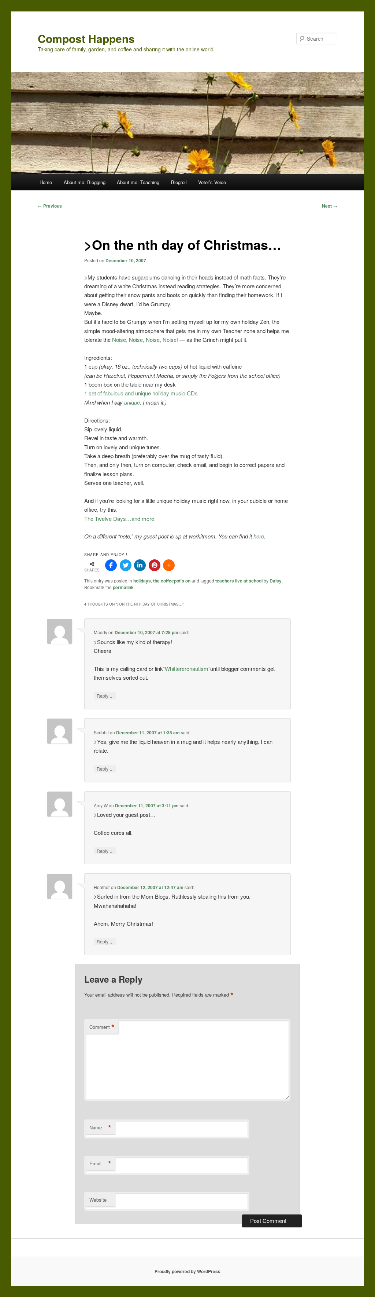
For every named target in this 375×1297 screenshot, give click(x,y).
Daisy (276, 580)
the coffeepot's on (171, 580)
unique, (132, 402)
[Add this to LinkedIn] (140, 565)
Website (98, 1199)
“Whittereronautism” (186, 668)
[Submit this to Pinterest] (154, 565)
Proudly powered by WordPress (187, 1271)
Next (329, 205)
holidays (142, 580)
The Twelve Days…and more (119, 518)
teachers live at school (239, 580)
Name (100, 1127)
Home (46, 182)
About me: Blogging (84, 182)
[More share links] (169, 565)
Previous (50, 205)
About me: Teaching (138, 182)
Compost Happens (86, 38)
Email (100, 1163)
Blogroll (179, 182)
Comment (102, 1027)
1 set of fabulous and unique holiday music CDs (141, 393)
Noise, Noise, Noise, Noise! (145, 339)
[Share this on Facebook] (111, 565)
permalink (123, 587)
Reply (105, 695)
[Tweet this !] (125, 565)
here (258, 536)
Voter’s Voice (212, 182)
